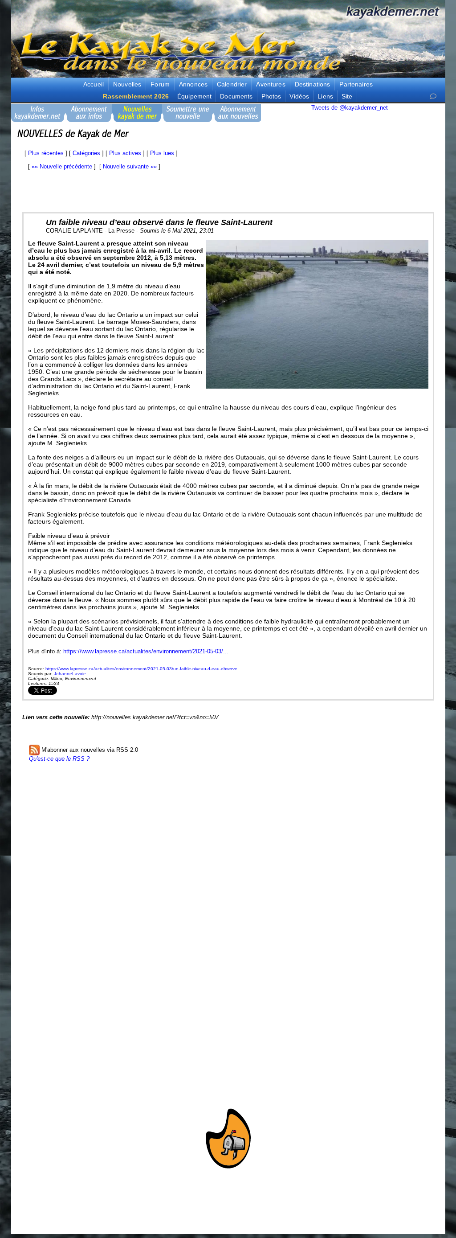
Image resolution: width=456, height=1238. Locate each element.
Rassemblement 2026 (136, 96)
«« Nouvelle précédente (62, 166)
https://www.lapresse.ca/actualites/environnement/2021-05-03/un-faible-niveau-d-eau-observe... (143, 668)
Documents (236, 96)
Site (347, 96)
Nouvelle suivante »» (130, 166)
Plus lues (162, 153)
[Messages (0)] (433, 96)
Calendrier (232, 84)
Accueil (93, 84)
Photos (271, 96)
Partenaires (356, 84)
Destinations (312, 84)
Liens (325, 96)
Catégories (86, 153)
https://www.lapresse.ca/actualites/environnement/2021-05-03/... (145, 651)
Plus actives (125, 153)
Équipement (194, 96)
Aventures (270, 84)
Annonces (193, 84)
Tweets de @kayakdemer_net (349, 107)
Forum (160, 84)
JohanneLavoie (70, 673)
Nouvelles (127, 84)
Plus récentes (46, 153)
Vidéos (299, 96)
